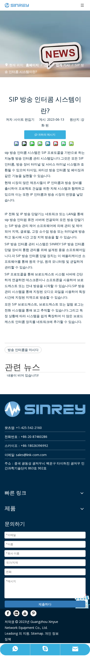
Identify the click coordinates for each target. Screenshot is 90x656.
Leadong (11, 633)
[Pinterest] (33, 613)
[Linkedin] (16, 613)
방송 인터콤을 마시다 (23, 350)
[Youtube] (25, 613)
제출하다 (45, 604)
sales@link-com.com (31, 455)
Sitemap (37, 633)
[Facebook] (8, 613)
